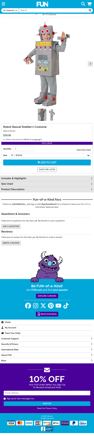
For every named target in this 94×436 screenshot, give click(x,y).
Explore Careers (47, 296)
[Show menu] (3, 4)
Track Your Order (13, 333)
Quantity (7, 149)
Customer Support (10, 338)
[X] (43, 306)
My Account (10, 328)
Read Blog (48, 314)
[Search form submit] (90, 10)
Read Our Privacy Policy (47, 408)
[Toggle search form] (83, 4)
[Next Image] (90, 63)
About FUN (6, 355)
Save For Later (47, 169)
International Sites (10, 349)
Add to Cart (48, 162)
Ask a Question (11, 226)
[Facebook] (28, 306)
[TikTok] (66, 306)
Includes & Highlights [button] (13, 178)
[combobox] (53, 10)
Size (5, 155)
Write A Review (9, 131)
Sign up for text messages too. (21, 398)
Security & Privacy (9, 344)
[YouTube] (58, 306)
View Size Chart (83, 150)
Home (8, 322)
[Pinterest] (51, 306)
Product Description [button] (12, 189)
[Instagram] (36, 306)
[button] (90, 4)
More (3, 360)
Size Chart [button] (7, 183)
